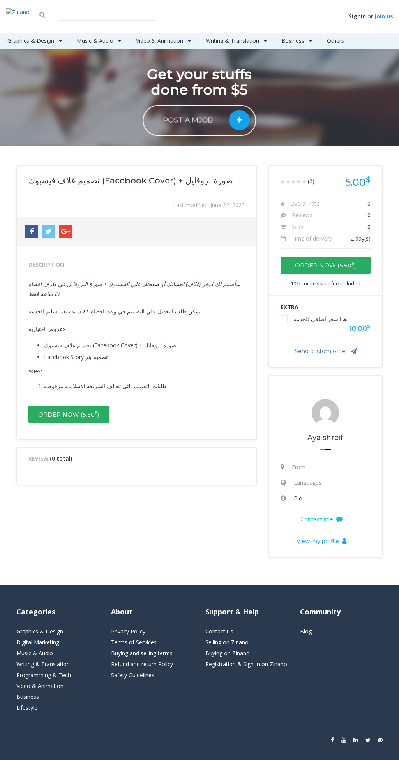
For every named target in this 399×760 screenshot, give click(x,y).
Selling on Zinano (227, 642)
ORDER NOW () (68, 414)
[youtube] (343, 740)
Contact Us (219, 631)
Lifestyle (26, 707)
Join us (383, 16)
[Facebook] (31, 231)
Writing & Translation (233, 40)
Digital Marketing (37, 642)
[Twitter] (48, 231)
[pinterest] (380, 740)
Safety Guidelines (132, 675)
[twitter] (368, 740)
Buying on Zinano (227, 653)
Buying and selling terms (142, 653)
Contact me (316, 519)
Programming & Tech (43, 675)
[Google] (65, 231)
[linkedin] (355, 740)
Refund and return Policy (142, 664)
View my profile (318, 541)
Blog (306, 631)
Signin (357, 16)
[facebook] (332, 740)
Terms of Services (134, 642)
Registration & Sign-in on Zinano (246, 664)
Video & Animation (160, 40)
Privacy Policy (128, 631)
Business (294, 40)
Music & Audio (96, 40)
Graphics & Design (31, 40)
